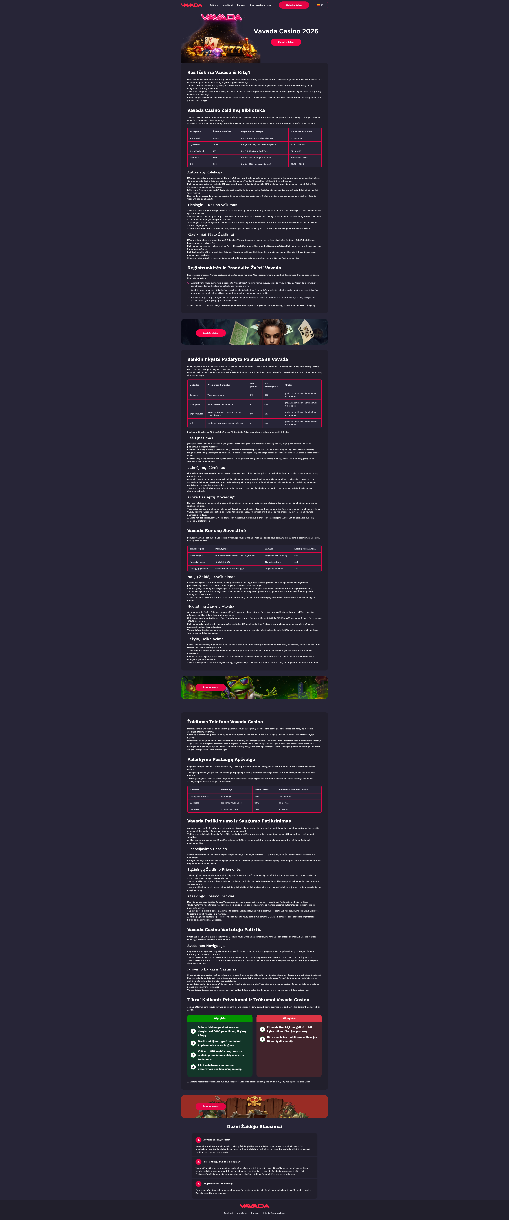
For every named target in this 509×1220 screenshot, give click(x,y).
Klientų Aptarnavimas (260, 5)
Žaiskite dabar (294, 5)
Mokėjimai (227, 5)
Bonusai (241, 5)
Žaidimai (214, 5)
